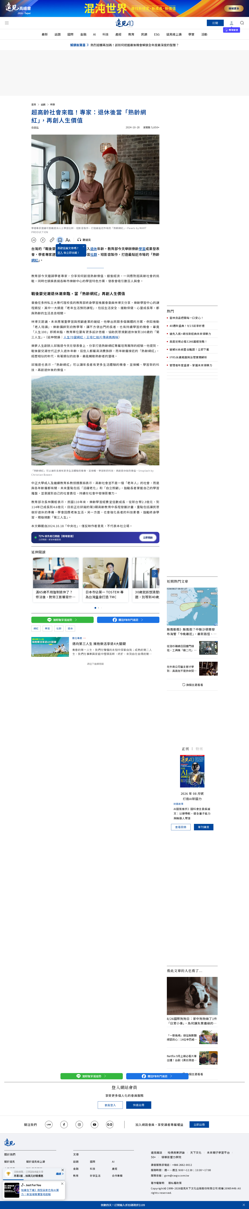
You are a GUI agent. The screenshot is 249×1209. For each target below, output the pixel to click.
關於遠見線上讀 (35, 1161)
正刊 (185, 748)
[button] (155, 573)
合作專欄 (117, 1175)
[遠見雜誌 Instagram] (79, 1124)
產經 (118, 34)
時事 (52, 104)
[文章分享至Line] (33, 240)
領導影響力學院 (171, 1157)
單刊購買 (203, 827)
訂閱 (215, 23)
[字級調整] (68, 240)
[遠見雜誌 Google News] (109, 1124)
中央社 (35, 127)
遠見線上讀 (174, 34)
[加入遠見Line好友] (49, 1124)
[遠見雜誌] (124, 23)
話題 (58, 34)
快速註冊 (138, 1105)
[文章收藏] (60, 240)
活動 (204, 34)
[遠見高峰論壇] (18, 8)
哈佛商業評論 (176, 1152)
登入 (60, 253)
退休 (93, 248)
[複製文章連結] (52, 240)
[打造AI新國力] (192, 771)
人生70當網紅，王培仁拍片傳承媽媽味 (91, 337)
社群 (93, 254)
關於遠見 (9, 1161)
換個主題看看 (194, 684)
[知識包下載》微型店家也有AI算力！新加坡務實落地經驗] (12, 1190)
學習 (142, 248)
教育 (131, 34)
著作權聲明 (157, 1183)
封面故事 (179, 803)
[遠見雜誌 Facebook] (64, 1124)
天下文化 (196, 1152)
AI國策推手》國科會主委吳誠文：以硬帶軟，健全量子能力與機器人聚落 (192, 813)
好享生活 (95, 1175)
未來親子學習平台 (218, 1152)
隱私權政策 (175, 1183)
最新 (45, 34)
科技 (105, 34)
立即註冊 (199, 1124)
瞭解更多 (234, 8)
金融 (83, 34)
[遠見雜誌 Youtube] (94, 1124)
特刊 (199, 748)
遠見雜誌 (156, 1152)
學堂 (191, 34)
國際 (70, 34)
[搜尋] (242, 23)
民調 (144, 34)
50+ (153, 1157)
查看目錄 (180, 827)
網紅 (34, 260)
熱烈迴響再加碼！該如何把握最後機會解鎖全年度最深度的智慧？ (134, 45)
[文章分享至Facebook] (43, 240)
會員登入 (110, 1105)
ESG (157, 34)
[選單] (6, 22)
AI (94, 34)
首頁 (33, 104)
